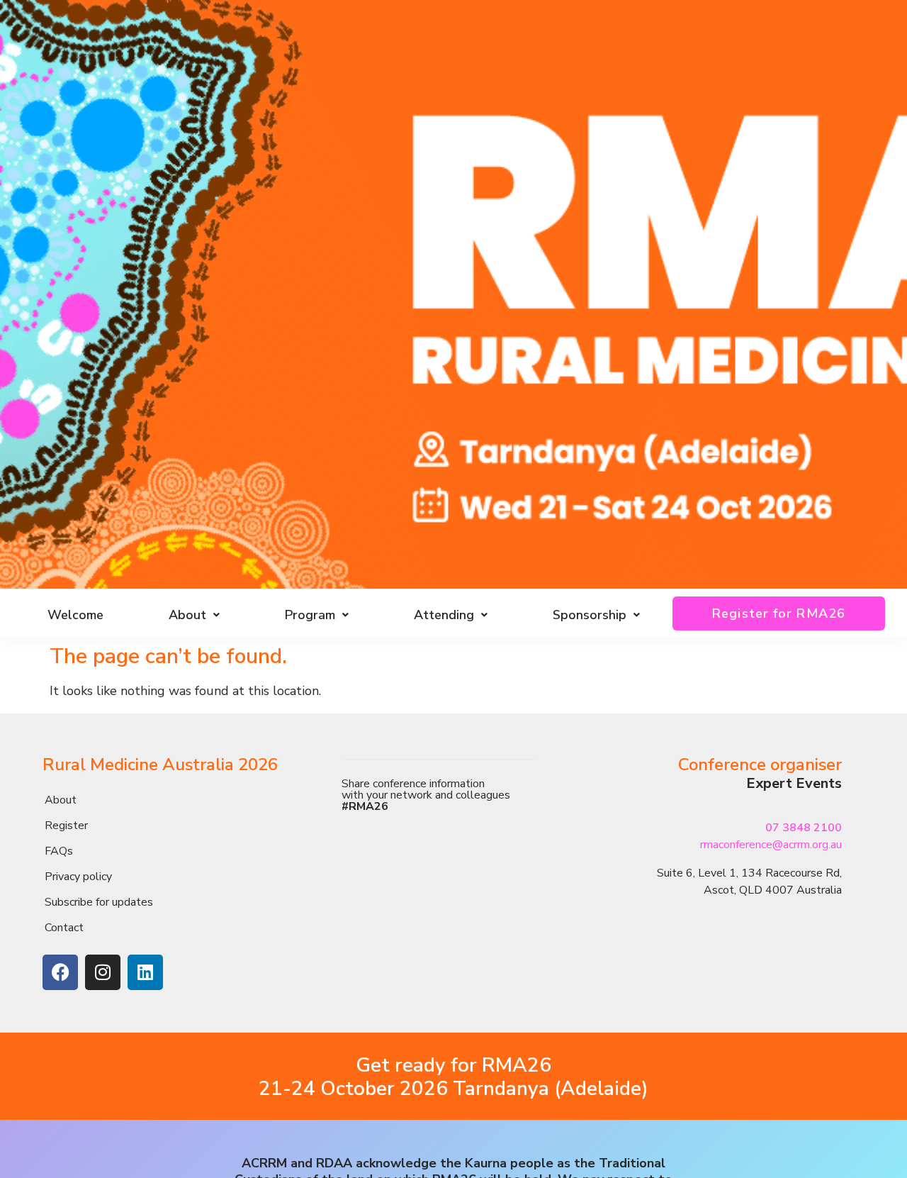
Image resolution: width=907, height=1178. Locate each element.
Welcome (75, 614)
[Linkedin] (145, 972)
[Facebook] (60, 972)
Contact (64, 927)
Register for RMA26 (778, 613)
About (61, 800)
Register (66, 825)
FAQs (59, 851)
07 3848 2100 (803, 827)
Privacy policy (78, 876)
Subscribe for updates (99, 902)
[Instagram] (102, 972)
